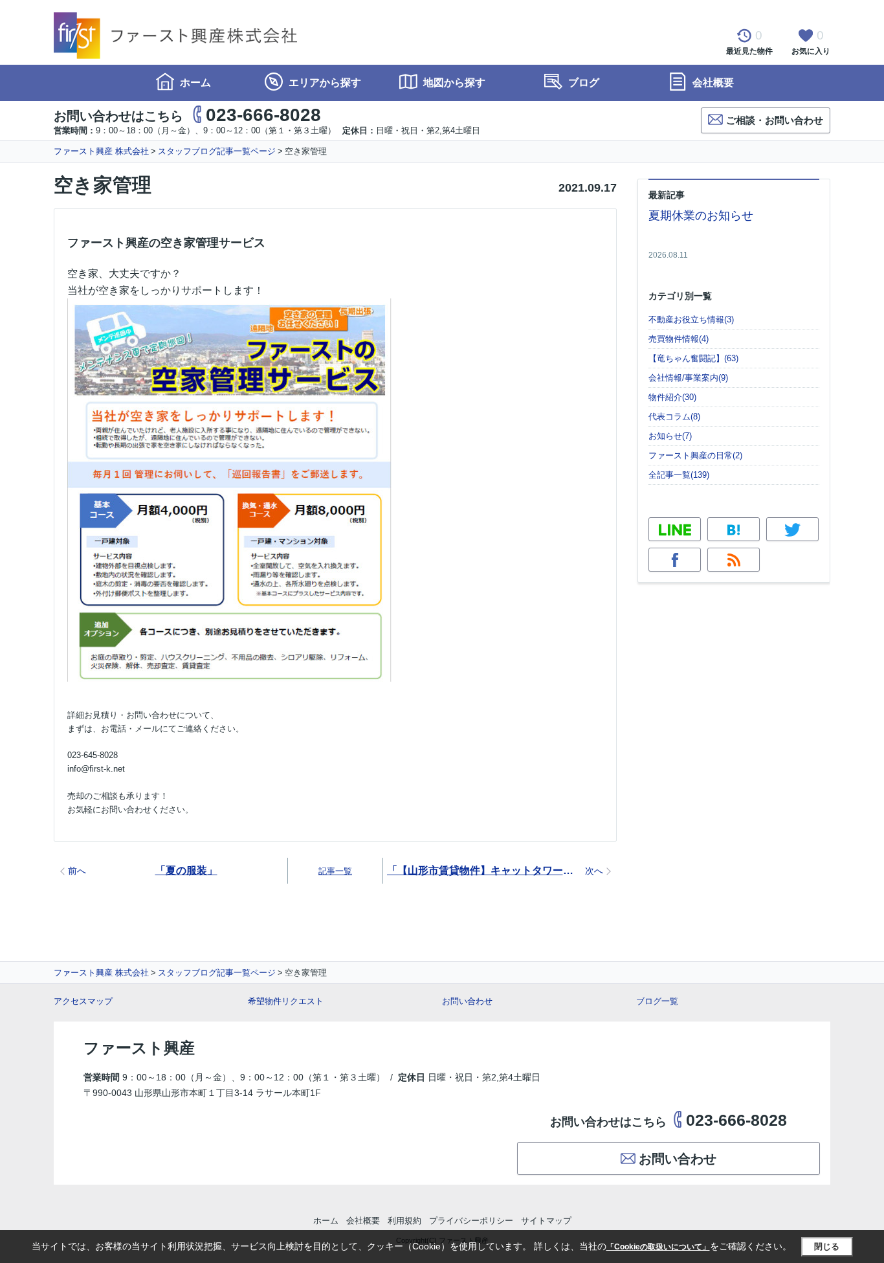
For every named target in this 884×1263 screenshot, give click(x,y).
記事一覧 (335, 871)
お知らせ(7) (670, 436)
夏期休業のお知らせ (700, 215)
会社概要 (712, 82)
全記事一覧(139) (678, 475)
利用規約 (404, 1220)
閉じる (826, 1246)
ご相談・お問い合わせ (774, 120)
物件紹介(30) (672, 397)
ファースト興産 (139, 1047)
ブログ (582, 82)
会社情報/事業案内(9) (688, 378)
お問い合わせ (467, 1001)
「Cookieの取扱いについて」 (658, 1246)
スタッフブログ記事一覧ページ (217, 151)
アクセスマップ (83, 1001)
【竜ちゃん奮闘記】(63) (693, 358)
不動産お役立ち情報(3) (691, 319)
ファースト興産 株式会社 (101, 151)
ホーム (194, 82)
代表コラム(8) (674, 416)
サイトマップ (546, 1220)
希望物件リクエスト (286, 1001)
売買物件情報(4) (678, 339)
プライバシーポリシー (471, 1220)
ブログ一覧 (657, 1001)
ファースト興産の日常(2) (695, 455)
